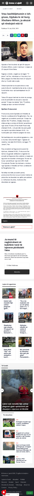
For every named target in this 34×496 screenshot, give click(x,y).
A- (7, 35)
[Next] (31, 390)
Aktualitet (15, 479)
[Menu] (3, 3)
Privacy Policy (12, 487)
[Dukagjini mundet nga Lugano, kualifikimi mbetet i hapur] (17, 422)
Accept (30, 493)
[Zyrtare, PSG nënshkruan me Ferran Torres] (17, 459)
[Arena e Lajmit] (13, 3)
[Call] (27, 3)
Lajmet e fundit (6, 479)
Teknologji (19, 485)
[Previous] (2, 390)
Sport (17, 482)
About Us (27, 485)
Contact (3, 487)
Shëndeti (23, 482)
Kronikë (19, 8)
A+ (3, 35)
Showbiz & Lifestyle (7, 485)
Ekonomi (4, 482)
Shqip (8, 494)
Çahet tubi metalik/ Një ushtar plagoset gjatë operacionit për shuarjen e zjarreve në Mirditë (15, 406)
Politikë (22, 479)
